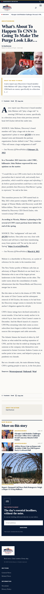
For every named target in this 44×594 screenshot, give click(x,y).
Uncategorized (8, 21)
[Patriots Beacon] (7, 7)
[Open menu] (40, 7)
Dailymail (27, 371)
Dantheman (7, 46)
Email (12, 101)
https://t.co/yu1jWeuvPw (18, 246)
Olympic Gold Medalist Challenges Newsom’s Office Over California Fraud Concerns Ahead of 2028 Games (27, 14)
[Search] (35, 7)
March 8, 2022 (34, 251)
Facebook (7, 101)
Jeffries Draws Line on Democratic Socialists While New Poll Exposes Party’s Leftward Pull (28, 448)
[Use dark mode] (40, 1)
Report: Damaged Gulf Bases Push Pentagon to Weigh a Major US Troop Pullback (22, 488)
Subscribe (23, 527)
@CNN (28, 135)
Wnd (34, 371)
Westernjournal (15, 371)
